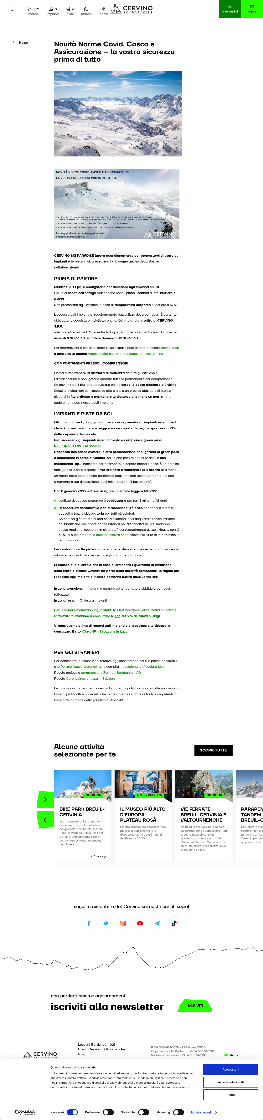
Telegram (157, 923)
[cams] (103, 9)
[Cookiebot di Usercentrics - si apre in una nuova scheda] (25, 1112)
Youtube (140, 923)
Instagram (123, 923)
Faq (118, 616)
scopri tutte (213, 750)
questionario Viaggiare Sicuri (144, 666)
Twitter (106, 923)
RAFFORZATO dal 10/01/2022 (77, 446)
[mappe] (86, 9)
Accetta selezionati (231, 1082)
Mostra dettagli (201, 1112)
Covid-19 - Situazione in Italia (104, 631)
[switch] (108, 1112)
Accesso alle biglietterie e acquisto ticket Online (125, 353)
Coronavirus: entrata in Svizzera (90, 678)
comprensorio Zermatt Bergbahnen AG (110, 672)
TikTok (174, 923)
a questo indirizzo (106, 534)
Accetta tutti (231, 1069)
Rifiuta (230, 1094)
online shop (170, 347)
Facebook (89, 923)
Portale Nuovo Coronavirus (81, 666)
